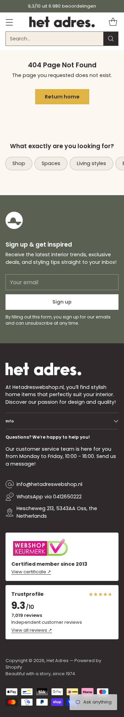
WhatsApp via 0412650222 (49, 496)
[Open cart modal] (113, 22)
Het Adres (57, 660)
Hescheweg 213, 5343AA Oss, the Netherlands (57, 512)
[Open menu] (9, 22)
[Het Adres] (62, 22)
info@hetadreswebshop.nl (49, 484)
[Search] (110, 38)
